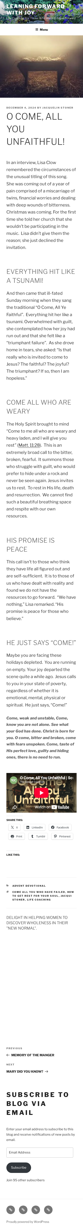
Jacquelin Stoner (57, 107)
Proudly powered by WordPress (27, 1221)
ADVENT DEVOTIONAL (29, 885)
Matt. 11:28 (29, 445)
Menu (44, 29)
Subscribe (18, 1168)
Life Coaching (39, 899)
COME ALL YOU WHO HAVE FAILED (38, 892)
